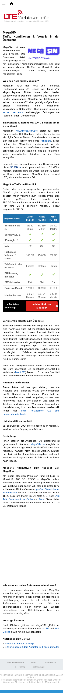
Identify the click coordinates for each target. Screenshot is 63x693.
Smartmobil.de (17, 499)
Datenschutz (38, 667)
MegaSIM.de (38, 444)
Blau (41, 499)
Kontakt (34, 662)
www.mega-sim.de (26, 130)
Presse (22, 667)
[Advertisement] (31, 544)
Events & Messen (15, 662)
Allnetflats (46, 140)
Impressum (50, 662)
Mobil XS (20, 372)
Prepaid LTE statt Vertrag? (19, 643)
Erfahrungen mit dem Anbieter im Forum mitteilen (32, 646)
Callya (30, 499)
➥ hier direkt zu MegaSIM (42, 306)
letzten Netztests (13, 112)
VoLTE (45, 628)
